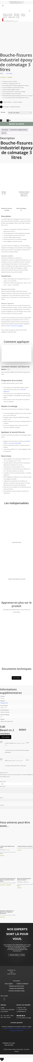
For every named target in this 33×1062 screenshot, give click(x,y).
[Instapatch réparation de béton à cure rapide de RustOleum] (8, 900)
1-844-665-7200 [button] (16, 954)
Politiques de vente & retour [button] (16, 986)
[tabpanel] (16, 250)
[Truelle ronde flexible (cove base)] (8, 836)
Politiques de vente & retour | (22, 1028)
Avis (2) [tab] (4, 133)
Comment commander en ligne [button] (16, 990)
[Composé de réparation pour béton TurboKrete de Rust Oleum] (8, 868)
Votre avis (3, 786)
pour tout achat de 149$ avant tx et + (16, 2)
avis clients (9, 73)
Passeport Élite (4, 703)
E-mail (2, 805)
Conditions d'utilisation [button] (22, 983)
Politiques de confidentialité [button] (16, 988)
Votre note (3, 781)
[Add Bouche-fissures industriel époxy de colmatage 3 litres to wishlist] (16, 120)
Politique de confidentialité (16, 1030)
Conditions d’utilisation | (9, 1028)
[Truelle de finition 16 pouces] (25, 836)
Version (3, 112)
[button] (16, 678)
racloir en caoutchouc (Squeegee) (14, 325)
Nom (1, 797)
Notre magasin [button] (9, 983)
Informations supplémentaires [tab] (18, 129)
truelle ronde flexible (16, 443)
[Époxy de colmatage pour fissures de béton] (25, 868)
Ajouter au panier (16, 124)
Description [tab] (5, 129)
